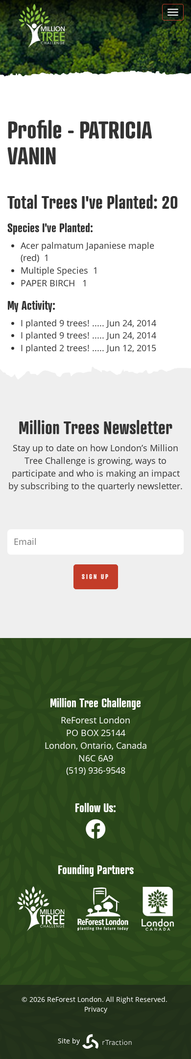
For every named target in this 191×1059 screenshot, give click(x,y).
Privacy (95, 1009)
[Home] (41, 26)
